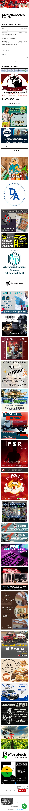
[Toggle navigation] (3, 10)
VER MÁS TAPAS (14, 104)
